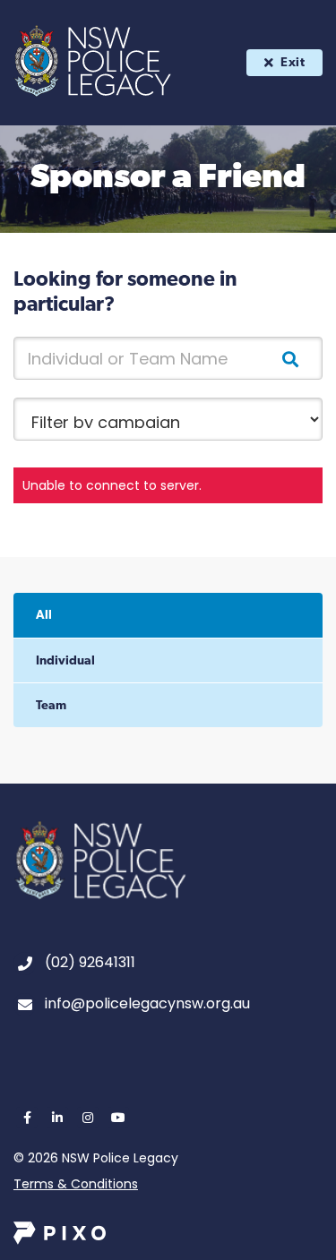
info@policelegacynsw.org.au (147, 1003)
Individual (65, 661)
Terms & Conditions (75, 1184)
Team (51, 706)
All (44, 615)
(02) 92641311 (90, 962)
